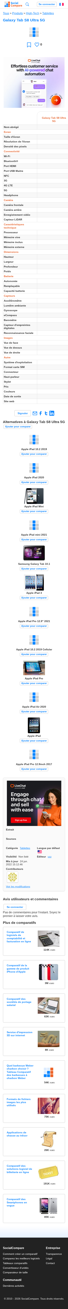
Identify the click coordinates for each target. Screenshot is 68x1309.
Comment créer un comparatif (20, 1253)
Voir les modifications (18, 886)
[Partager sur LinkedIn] (51, 413)
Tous (6, 13)
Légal (49, 1258)
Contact (50, 1263)
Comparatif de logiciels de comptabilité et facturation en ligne (19, 937)
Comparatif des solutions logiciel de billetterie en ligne (19, 1169)
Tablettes (48, 13)
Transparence (54, 1253)
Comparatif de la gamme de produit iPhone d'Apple (18, 968)
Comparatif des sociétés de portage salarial (19, 1002)
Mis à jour (12, 861)
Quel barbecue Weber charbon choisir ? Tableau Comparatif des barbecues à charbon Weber (20, 1072)
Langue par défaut (48, 848)
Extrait (10, 829)
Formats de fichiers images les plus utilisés (19, 1102)
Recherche (27, 4)
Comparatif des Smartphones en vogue (17, 1202)
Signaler (23, 413)
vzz (49, 856)
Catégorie (12, 848)
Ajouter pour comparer (18, 426)
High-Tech (32, 13)
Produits (17, 13)
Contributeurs (14, 868)
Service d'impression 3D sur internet (19, 1034)
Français (61, 4)
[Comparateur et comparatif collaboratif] (13, 4)
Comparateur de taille (15, 1272)
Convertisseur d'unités (15, 1267)
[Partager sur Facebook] (40, 413)
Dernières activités (13, 1285)
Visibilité (11, 856)
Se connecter (47, 4)
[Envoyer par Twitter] (46, 413)
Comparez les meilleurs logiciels (21, 1258)
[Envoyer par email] (34, 413)
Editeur (41, 856)
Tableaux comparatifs (15, 1263)
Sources (11, 838)
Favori (28, 44)
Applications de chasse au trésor (17, 1134)
